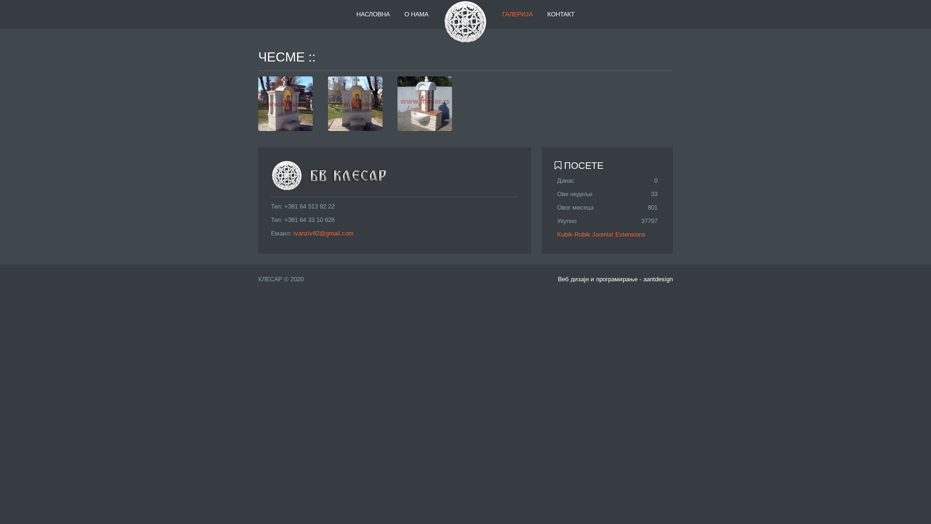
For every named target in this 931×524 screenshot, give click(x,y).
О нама (416, 14)
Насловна (373, 14)
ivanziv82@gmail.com (323, 233)
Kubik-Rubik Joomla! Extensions (601, 234)
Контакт (561, 14)
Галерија (517, 14)
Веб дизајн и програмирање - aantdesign (615, 279)
